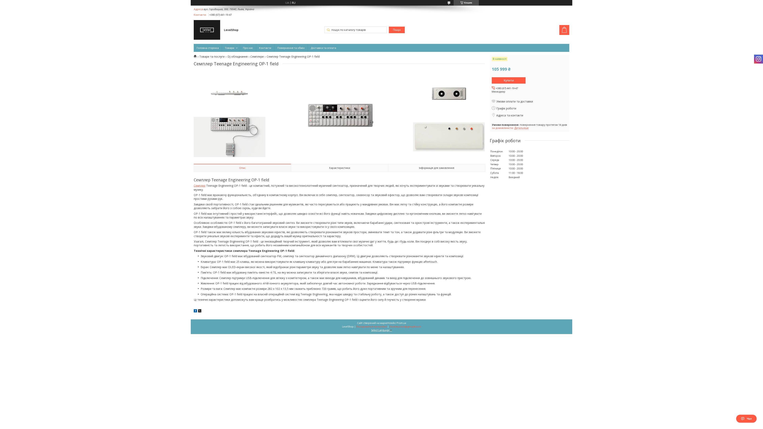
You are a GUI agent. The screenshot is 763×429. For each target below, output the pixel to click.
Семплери (257, 56)
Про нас (248, 48)
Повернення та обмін (291, 48)
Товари (229, 48)
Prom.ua (401, 323)
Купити (509, 80)
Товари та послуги (212, 56)
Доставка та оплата (323, 48)
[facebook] (195, 311)
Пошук (397, 29)
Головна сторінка (208, 48)
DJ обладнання (238, 56)
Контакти (265, 48)
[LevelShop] (207, 30)
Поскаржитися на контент (371, 326)
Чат (749, 418)
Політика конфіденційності (405, 326)
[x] (199, 311)
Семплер (199, 185)
